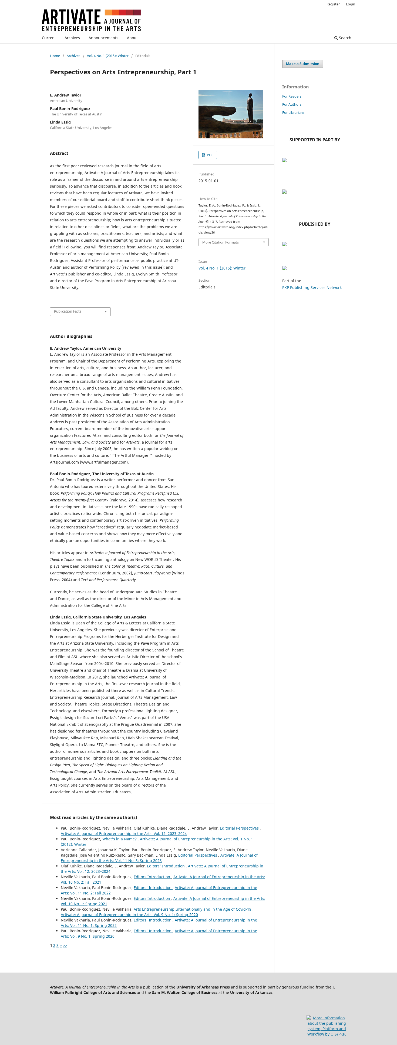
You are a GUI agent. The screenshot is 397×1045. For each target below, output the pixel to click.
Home (55, 55)
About (132, 37)
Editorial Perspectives (240, 828)
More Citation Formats (220, 242)
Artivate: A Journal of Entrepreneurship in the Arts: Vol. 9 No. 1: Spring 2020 (129, 914)
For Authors (291, 104)
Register (333, 4)
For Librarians (293, 112)
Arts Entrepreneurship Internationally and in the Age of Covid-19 (193, 909)
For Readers (291, 96)
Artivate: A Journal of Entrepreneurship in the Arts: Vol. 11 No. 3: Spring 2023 (159, 858)
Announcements (103, 37)
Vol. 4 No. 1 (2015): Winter (108, 55)
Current (49, 37)
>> (65, 945)
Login (350, 4)
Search (344, 37)
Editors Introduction (152, 876)
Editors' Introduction (166, 865)
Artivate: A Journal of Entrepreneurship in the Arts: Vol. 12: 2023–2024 (124, 833)
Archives (72, 37)
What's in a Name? (120, 838)
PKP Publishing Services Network (312, 287)
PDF (209, 154)
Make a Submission (302, 63)
